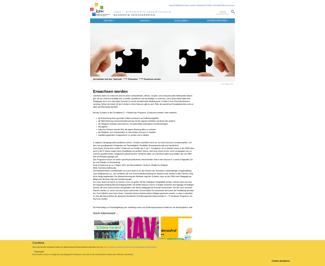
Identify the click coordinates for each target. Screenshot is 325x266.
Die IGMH (108, 21)
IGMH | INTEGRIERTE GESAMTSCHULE (143, 12)
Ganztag (144, 21)
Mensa (224, 5)
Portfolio (209, 5)
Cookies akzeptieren (281, 261)
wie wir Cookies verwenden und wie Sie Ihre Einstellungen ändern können (130, 247)
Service (231, 5)
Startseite (117, 79)
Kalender (200, 5)
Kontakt (217, 5)
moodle (193, 5)
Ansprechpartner (217, 21)
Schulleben (180, 21)
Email (171, 5)
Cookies (162, 238)
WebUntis (179, 5)
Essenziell (39, 252)
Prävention (133, 79)
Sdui (186, 5)
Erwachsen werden (152, 79)
